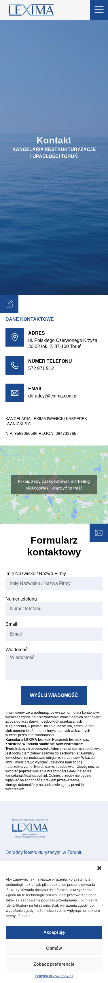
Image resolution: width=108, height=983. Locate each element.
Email (35, 388)
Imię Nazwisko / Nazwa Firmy (35, 573)
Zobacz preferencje (54, 964)
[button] (99, 868)
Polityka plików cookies (54, 976)
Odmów (54, 948)
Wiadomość (17, 649)
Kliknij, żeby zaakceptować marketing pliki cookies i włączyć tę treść (54, 484)
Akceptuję (54, 932)
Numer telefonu (21, 599)
